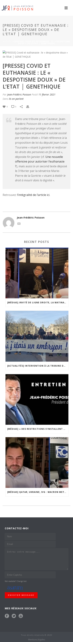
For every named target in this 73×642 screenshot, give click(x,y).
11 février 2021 (46, 94)
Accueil (7, 41)
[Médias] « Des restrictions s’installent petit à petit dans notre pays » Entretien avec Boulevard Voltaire (37, 428)
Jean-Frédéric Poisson (19, 94)
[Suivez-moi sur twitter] (14, 616)
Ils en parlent (16, 98)
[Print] (29, 106)
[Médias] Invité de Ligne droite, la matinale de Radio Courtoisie (37, 302)
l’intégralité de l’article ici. (33, 195)
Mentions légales (36, 639)
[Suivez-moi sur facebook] (7, 616)
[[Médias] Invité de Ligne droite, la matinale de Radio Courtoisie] (36, 273)
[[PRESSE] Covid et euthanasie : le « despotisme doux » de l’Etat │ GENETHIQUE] (36, 54)
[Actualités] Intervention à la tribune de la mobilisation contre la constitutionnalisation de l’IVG (37, 365)
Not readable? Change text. (16, 581)
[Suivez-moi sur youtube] (21, 616)
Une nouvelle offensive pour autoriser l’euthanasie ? (39, 161)
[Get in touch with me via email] (19, 223)
